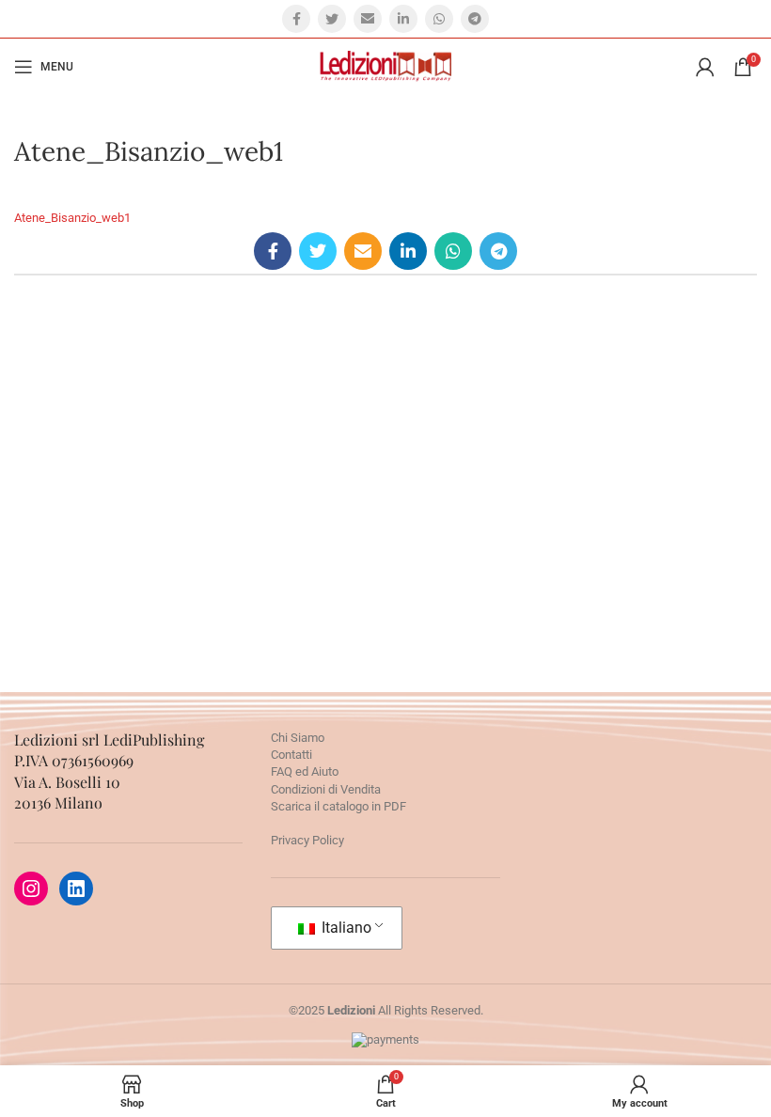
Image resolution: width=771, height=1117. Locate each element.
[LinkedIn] (76, 888)
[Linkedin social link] (403, 19)
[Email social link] (368, 19)
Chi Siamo (297, 738)
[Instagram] (31, 888)
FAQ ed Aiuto (304, 771)
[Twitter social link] (332, 19)
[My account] (705, 67)
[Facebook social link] (296, 19)
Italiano (344, 927)
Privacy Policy (307, 840)
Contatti (291, 754)
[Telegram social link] (475, 19)
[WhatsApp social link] (439, 19)
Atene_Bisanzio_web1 (72, 218)
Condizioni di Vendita (326, 789)
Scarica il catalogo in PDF (338, 806)
